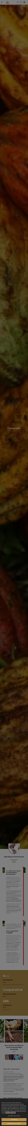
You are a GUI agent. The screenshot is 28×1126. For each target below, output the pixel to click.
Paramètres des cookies (14, 1115)
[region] (14, 1112)
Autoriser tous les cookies (14, 1123)
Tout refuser (14, 1119)
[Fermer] (26, 1100)
